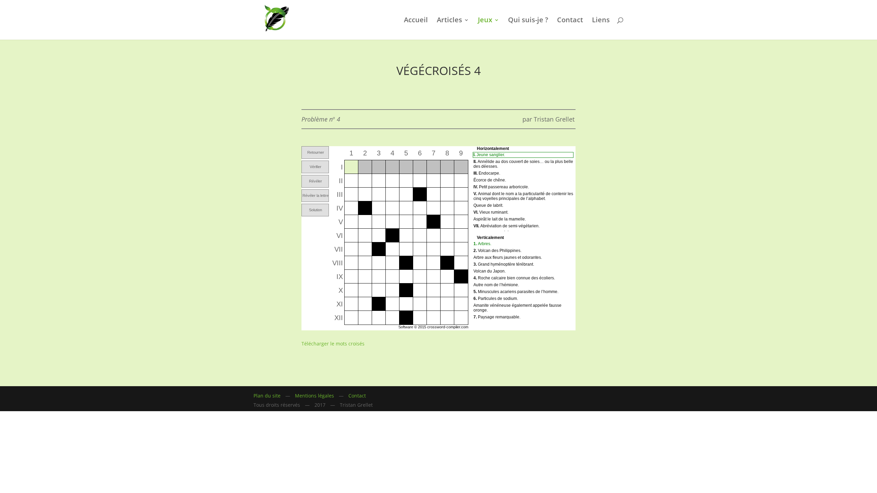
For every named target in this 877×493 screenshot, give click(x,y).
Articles (449, 20)
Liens (601, 20)
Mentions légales (314, 395)
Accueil (416, 20)
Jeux (485, 20)
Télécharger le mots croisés (333, 343)
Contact (570, 20)
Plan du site (267, 395)
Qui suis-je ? (528, 20)
